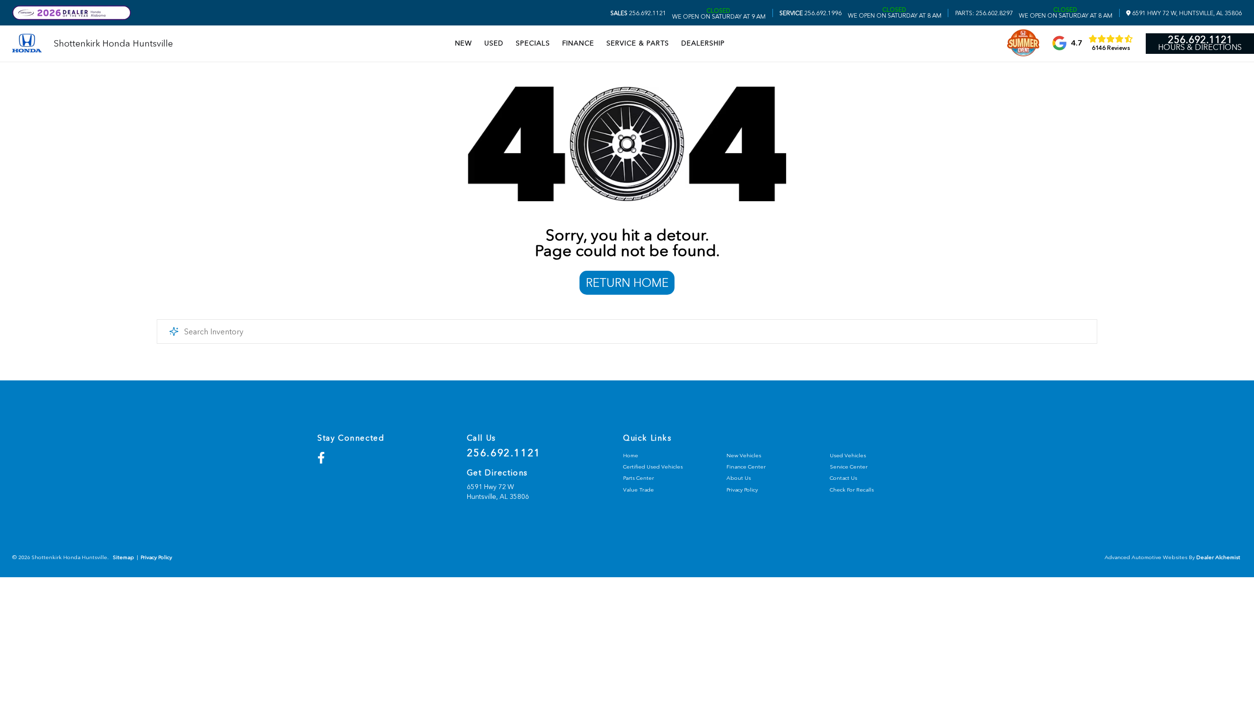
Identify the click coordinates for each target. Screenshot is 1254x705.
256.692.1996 (810, 13)
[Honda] (27, 44)
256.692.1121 (638, 13)
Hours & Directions (1200, 47)
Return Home (627, 283)
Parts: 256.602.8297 (984, 13)
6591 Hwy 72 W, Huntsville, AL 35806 (1186, 13)
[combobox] (627, 331)
